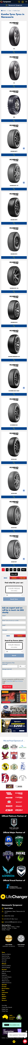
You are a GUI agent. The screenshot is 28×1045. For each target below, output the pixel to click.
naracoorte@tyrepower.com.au (13, 922)
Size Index (4, 1005)
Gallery (4, 996)
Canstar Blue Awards (7, 1007)
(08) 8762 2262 (9, 916)
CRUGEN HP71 (14, 151)
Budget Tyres (5, 1009)
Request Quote (7, 686)
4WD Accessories (6, 971)
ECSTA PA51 (14, 527)
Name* (4, 615)
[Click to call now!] (19, 2)
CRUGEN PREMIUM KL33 (14, 356)
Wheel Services (5, 981)
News (3, 994)
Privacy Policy (9, 681)
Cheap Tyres (5, 1011)
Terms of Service (19, 681)
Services (4, 969)
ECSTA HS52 (14, 493)
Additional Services (6, 982)
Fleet (3, 990)
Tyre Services (5, 979)
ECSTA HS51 (14, 459)
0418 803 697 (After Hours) (11, 919)
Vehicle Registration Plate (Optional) (8, 663)
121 (14, 48)
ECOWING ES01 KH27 (14, 390)
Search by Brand (6, 958)
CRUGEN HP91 (14, 219)
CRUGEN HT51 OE (14, 288)
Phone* (10, 620)
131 (14, 83)
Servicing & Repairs (6, 977)
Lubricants (5, 992)
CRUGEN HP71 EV (14, 185)
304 (14, 117)
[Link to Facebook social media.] (14, 1041)
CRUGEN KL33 (14, 322)
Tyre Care (4, 960)
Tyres (3, 952)
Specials (4, 984)
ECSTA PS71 (14, 562)
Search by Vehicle (6, 954)
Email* (4, 625)
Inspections (4, 975)
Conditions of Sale (19, 1038)
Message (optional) (7, 669)
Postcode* (4, 630)
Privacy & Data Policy (10, 1038)
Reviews (4, 1000)
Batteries (4, 973)
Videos (4, 998)
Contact (4, 986)
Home (4, 10)
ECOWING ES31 (14, 425)
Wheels (4, 964)
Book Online (5, 988)
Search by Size (5, 956)
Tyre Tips (4, 962)
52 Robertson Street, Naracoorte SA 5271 (15, 912)
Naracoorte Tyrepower (15, 5)
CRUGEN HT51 (14, 254)
